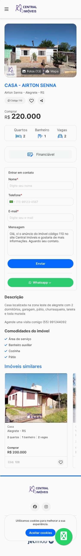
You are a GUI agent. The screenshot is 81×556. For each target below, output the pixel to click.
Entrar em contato (21, 172)
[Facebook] (35, 506)
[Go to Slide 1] (28, 417)
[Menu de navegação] (6, 9)
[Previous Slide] (8, 50)
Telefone (15, 195)
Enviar (40, 263)
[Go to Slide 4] (38, 417)
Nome (13, 179)
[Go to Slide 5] (41, 417)
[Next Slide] (72, 50)
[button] (40, 50)
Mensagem (16, 227)
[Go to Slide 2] (32, 417)
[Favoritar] (31, 101)
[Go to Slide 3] (35, 417)
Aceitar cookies (40, 533)
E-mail (13, 211)
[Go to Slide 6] (44, 417)
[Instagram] (46, 506)
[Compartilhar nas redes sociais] (41, 101)
